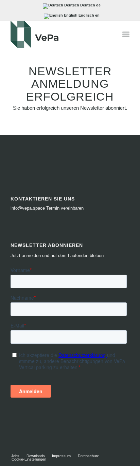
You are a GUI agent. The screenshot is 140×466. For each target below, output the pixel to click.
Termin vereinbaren (65, 208)
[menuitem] (125, 34)
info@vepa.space (28, 208)
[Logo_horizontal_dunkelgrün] (58, 34)
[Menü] (125, 34)
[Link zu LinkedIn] (114, 449)
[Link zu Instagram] (124, 449)
